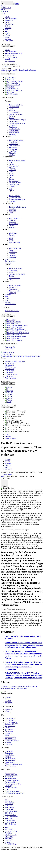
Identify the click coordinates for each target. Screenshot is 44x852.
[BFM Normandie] (11, 94)
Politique (8, 22)
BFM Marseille (10, 820)
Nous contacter (10, 773)
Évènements (9, 731)
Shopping (8, 39)
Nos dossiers (9, 729)
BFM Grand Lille (10, 815)
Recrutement (9, 776)
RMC (7, 827)
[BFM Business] (10, 77)
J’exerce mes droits (11, 787)
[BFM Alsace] (10, 92)
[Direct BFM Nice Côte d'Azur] (15, 336)
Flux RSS (8, 701)
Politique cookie (10, 782)
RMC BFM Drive (11, 844)
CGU (6, 789)
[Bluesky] (8, 402)
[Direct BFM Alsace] (12, 338)
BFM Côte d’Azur (11, 811)
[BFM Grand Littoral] (12, 85)
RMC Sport (8, 829)
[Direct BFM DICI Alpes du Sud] (16, 331)
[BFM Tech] (9, 416)
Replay (3, 6)
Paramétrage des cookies (13, 784)
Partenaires (8, 733)
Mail (6, 467)
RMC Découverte (10, 835)
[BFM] (16, 4)
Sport (6, 31)
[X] (6, 389)
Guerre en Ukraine (11, 57)
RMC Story (8, 838)
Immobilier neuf (10, 758)
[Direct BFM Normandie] (13, 340)
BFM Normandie (10, 822)
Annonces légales (10, 766)
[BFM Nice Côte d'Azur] (13, 90)
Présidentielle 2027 (11, 18)
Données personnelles (12, 780)
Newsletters (8, 703)
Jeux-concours (9, 762)
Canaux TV (9, 728)
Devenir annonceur (11, 775)
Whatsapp (8, 463)
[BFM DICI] (9, 87)
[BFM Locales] (10, 413)
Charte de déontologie (12, 791)
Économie (8, 28)
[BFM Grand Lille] (11, 83)
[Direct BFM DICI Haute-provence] (17, 333)
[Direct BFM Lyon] (11, 323)
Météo (7, 37)
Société (7, 26)
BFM (6, 800)
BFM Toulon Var (10, 824)
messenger (8, 469)
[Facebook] (9, 387)
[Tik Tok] (8, 398)
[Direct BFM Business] (13, 322)
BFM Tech (8, 805)
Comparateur (9, 753)
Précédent (5, 46)
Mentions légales (10, 778)
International (9, 20)
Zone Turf (8, 840)
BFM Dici (8, 813)
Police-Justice (9, 24)
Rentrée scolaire (10, 55)
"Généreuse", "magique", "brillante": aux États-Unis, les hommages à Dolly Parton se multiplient (19, 687)
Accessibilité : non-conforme (14, 793)
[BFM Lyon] (9, 79)
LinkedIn (8, 465)
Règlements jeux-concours (13, 764)
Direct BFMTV (10, 718)
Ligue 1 (7, 59)
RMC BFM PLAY (11, 831)
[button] (15, 66)
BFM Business (10, 802)
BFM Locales (9, 807)
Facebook (8, 697)
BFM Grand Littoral (11, 817)
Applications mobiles (12, 740)
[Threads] (8, 400)
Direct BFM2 (9, 720)
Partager (7, 460)
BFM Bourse (9, 804)
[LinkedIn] (8, 394)
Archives (8, 742)
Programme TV (10, 726)
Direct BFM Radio (11, 722)
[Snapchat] (8, 396)
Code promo (9, 41)
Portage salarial (10, 760)
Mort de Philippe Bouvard (13, 53)
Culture (7, 33)
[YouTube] (8, 392)
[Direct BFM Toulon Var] (13, 334)
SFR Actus (8, 842)
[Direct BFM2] (10, 320)
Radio (3, 9)
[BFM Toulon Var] (11, 88)
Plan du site (8, 744)
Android (7, 711)
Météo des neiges (10, 737)
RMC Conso (9, 837)
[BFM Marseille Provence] (14, 81)
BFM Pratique (9, 755)
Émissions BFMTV (11, 724)
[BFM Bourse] (10, 414)
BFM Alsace (9, 809)
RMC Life (8, 833)
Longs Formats (10, 61)
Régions (7, 35)
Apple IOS (8, 710)
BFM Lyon (8, 818)
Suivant (12, 46)
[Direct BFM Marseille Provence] (16, 325)
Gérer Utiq (8, 786)
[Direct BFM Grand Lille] (13, 327)
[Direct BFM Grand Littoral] (14, 329)
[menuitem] (16, 105)
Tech (6, 29)
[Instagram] (9, 391)
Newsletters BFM (10, 739)
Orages (7, 17)
